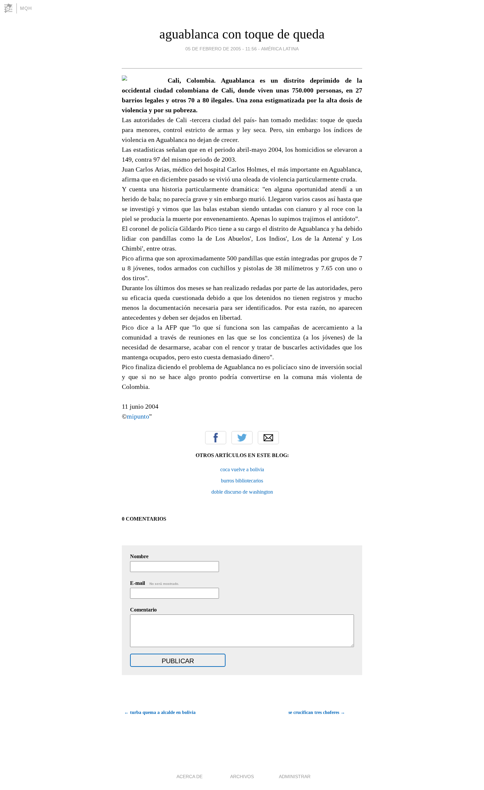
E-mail (154, 583)
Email (268, 437)
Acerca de (189, 776)
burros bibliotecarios (242, 480)
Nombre (139, 556)
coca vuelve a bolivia (242, 469)
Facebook (215, 437)
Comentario (143, 610)
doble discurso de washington (242, 492)
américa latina (280, 48)
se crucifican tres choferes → (316, 712)
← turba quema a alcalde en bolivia (160, 712)
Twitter (242, 437)
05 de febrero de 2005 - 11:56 (221, 48)
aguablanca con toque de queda (242, 34)
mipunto (138, 416)
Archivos (242, 776)
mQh (26, 8)
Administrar (294, 776)
